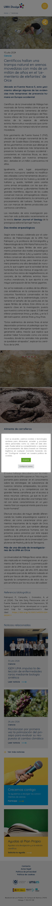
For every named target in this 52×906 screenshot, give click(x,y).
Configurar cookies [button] (26, 466)
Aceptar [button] (26, 460)
